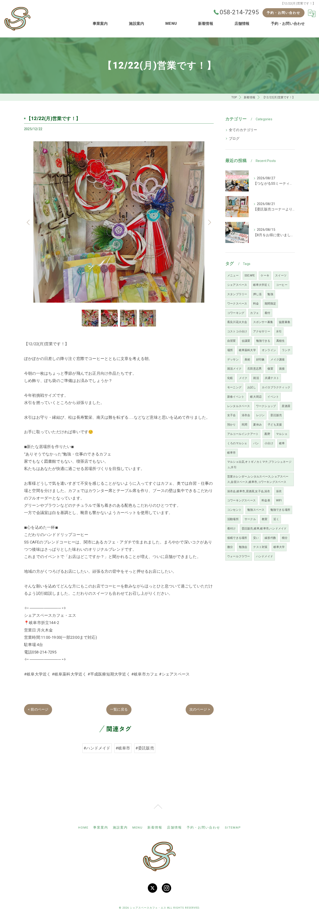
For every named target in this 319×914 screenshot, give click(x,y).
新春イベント (235, 396)
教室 (264, 519)
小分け (269, 443)
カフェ (254, 313)
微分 (230, 547)
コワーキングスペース (241, 500)
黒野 (267, 434)
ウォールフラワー (238, 556)
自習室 (231, 340)
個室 (270, 368)
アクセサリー (261, 331)
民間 (244, 424)
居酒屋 (286, 406)
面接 (282, 368)
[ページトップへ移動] (158, 809)
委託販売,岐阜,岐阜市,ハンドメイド (264, 528)
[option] (119, 222)
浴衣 (279, 491)
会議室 (246, 340)
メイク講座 (277, 359)
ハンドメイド (264, 556)
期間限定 (270, 303)
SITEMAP (233, 827)
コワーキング (235, 313)
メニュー (233, 275)
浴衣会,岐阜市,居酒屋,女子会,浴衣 (248, 491)
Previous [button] (28, 222)
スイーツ (281, 275)
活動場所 (233, 519)
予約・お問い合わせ (283, 13)
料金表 (266, 500)
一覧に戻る (119, 709)
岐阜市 (231, 452)
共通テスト (272, 378)
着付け (231, 528)
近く (276, 519)
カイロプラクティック (276, 387)
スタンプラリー (237, 294)
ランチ (286, 350)
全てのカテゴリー (243, 130)
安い (256, 538)
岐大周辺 (256, 396)
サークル (250, 519)
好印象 (260, 359)
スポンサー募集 (263, 322)
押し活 (257, 294)
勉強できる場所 (280, 509)
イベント (273, 396)
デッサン (233, 359)
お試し (251, 387)
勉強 (270, 294)
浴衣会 (246, 415)
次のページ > (199, 709)
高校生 (280, 340)
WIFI (279, 500)
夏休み (257, 424)
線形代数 (270, 538)
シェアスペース (237, 284)
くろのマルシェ (237, 443)
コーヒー (281, 284)
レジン (260, 415)
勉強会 (243, 547)
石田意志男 (254, 368)
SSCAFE (250, 275)
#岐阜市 (123, 748)
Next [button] (209, 222)
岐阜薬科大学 (247, 350)
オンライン (269, 350)
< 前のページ (38, 709)
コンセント (234, 509)
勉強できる (263, 340)
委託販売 (276, 415)
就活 (256, 378)
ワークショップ (266, 406)
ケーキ (265, 275)
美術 (247, 359)
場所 (230, 350)
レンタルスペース (238, 406)
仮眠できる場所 (237, 538)
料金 (256, 303)
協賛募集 (284, 322)
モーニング (234, 387)
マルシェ (281, 434)
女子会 (231, 415)
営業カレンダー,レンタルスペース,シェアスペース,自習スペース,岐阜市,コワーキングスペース (258, 479)
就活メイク (234, 368)
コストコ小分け (237, 331)
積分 (284, 538)
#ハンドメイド (97, 748)
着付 (267, 313)
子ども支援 (275, 424)
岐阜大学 (279, 547)
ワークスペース (237, 303)
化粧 (230, 378)
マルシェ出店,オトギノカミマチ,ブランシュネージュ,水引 (259, 464)
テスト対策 (260, 547)
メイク (243, 378)
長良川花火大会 (237, 322)
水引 (279, 331)
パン (256, 443)
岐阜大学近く (261, 284)
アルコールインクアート (243, 434)
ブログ (234, 139)
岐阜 (282, 443)
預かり (231, 424)
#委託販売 (144, 748)
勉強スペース (255, 509)
